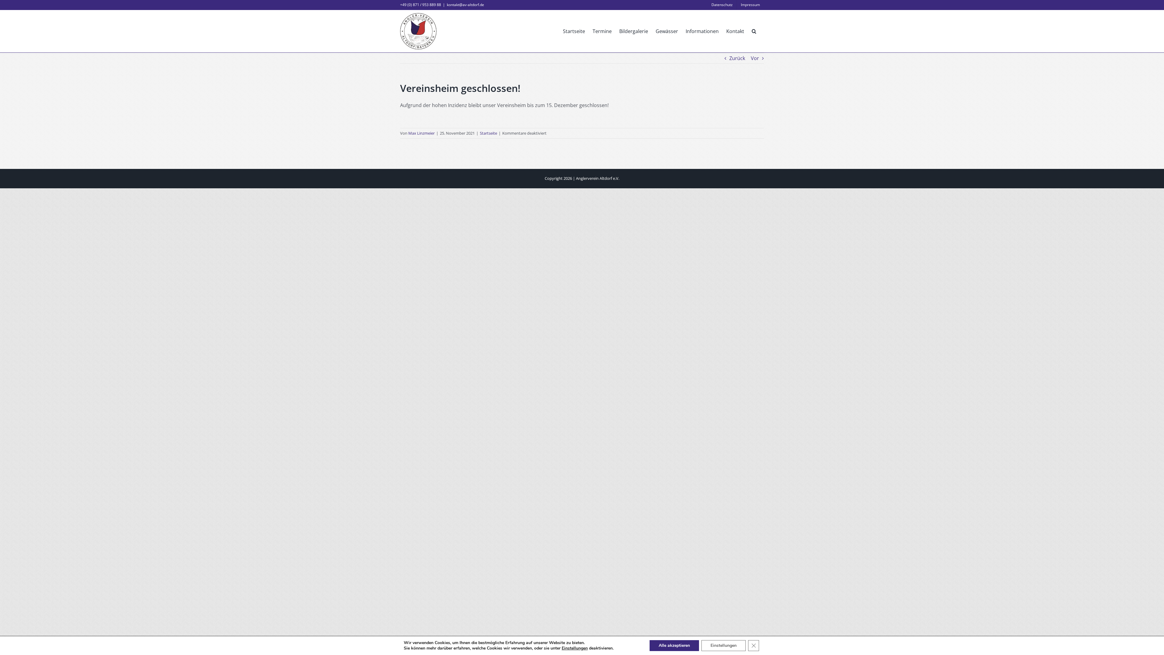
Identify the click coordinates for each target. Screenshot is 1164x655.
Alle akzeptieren (674, 645)
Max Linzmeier (421, 133)
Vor (755, 58)
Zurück (737, 58)
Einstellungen (575, 648)
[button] (754, 31)
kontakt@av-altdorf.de (465, 4)
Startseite (488, 133)
